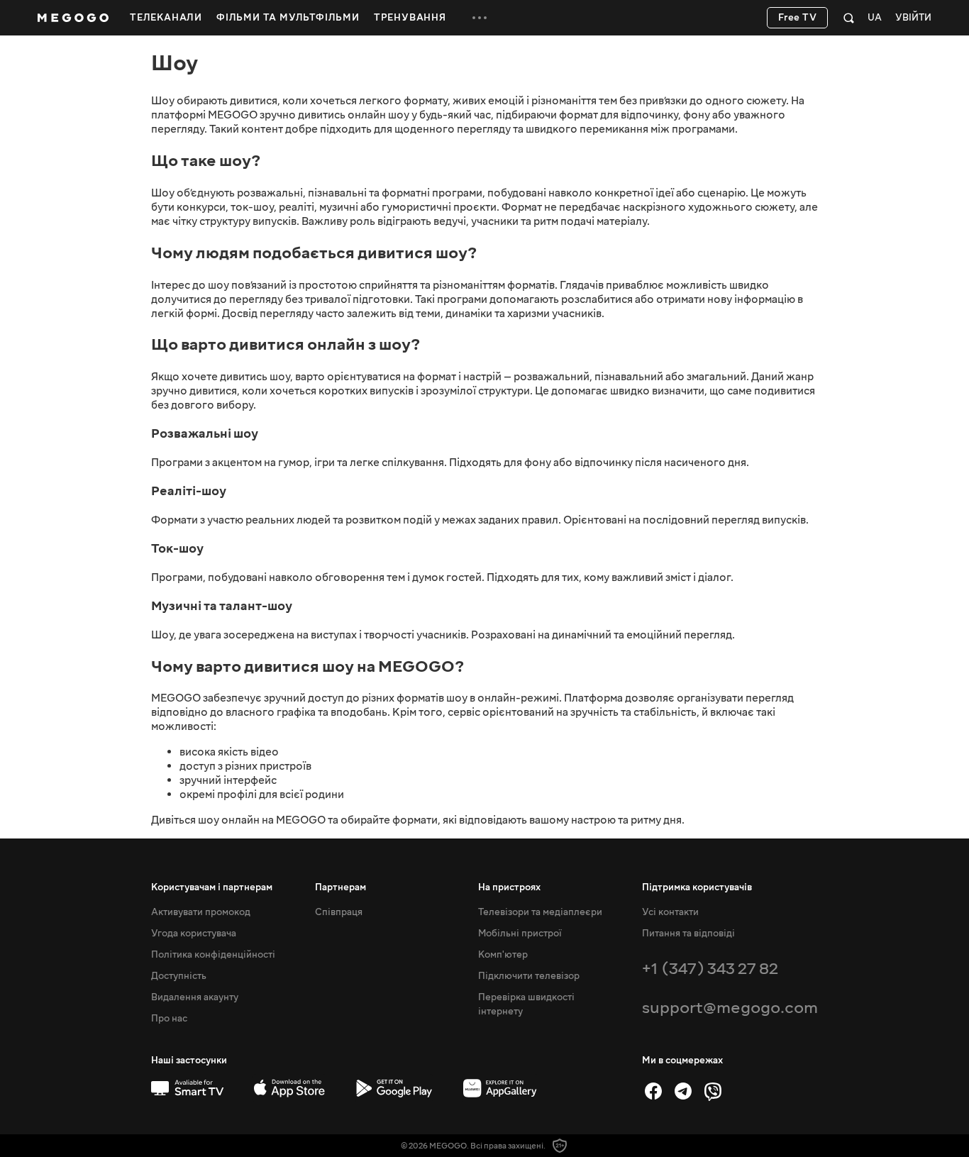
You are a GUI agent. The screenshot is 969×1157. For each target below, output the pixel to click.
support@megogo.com (730, 1008)
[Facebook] (653, 1091)
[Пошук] (849, 18)
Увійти (913, 18)
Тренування (410, 17)
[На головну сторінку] (73, 17)
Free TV (797, 17)
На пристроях (509, 887)
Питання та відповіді (688, 933)
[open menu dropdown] (480, 17)
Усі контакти (670, 912)
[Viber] (713, 1091)
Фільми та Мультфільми (288, 17)
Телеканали (166, 17)
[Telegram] (683, 1091)
